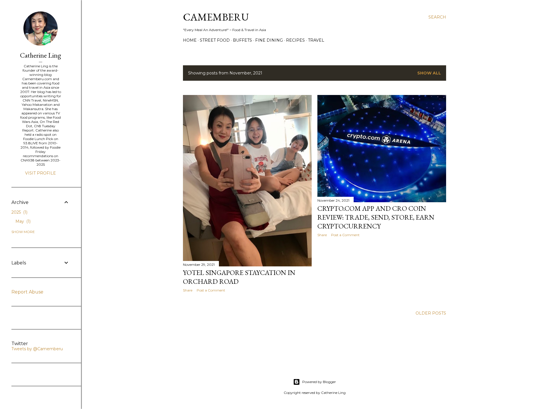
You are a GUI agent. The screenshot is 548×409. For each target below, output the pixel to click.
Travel (316, 40)
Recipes (295, 40)
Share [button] (187, 290)
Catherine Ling (40, 55)
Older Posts (431, 313)
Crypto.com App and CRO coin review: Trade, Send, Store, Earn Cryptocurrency (375, 217)
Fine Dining (269, 40)
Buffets (242, 40)
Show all (429, 73)
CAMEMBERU (216, 17)
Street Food (215, 40)
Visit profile (40, 173)
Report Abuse (27, 292)
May (22, 221)
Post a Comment (211, 290)
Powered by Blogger (319, 382)
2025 (18, 212)
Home (190, 40)
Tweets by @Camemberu (37, 348)
